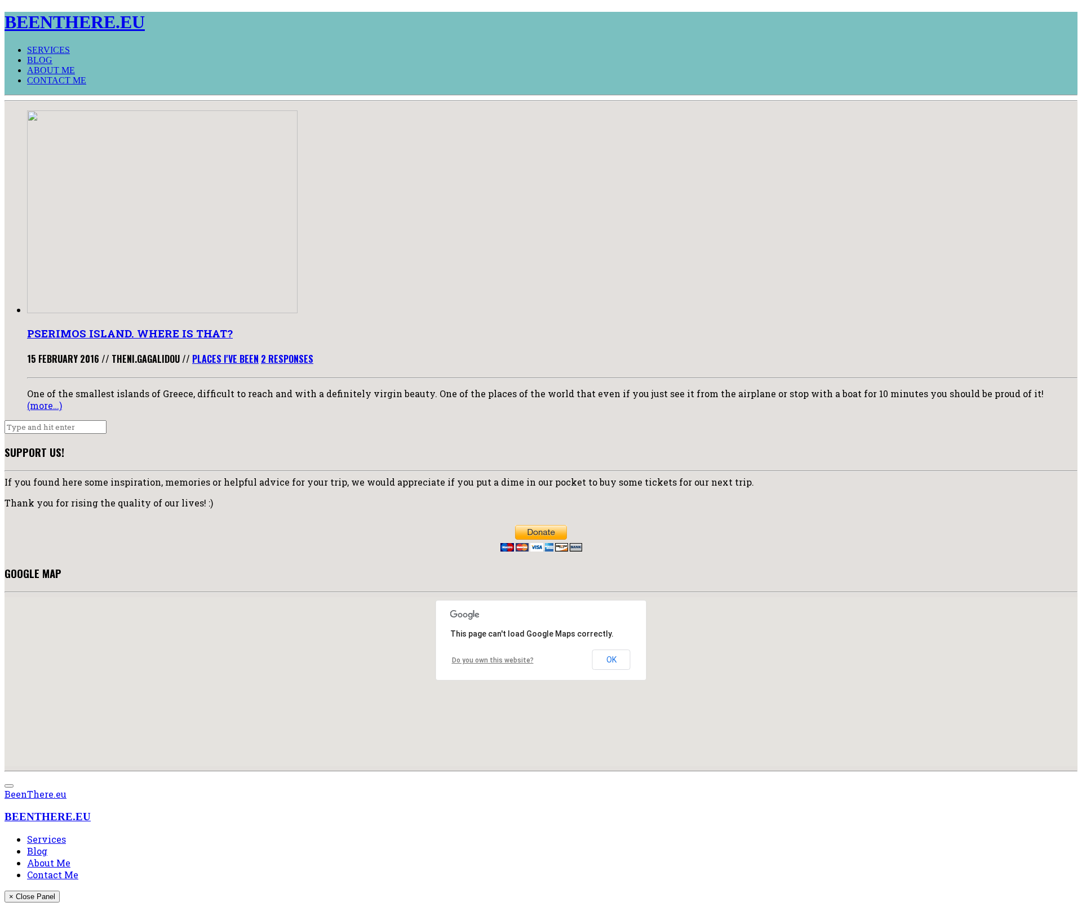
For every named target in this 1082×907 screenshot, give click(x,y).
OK (611, 659)
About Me (51, 70)
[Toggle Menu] (9, 786)
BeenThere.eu (35, 794)
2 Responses (287, 359)
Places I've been (225, 359)
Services (48, 50)
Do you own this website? (493, 660)
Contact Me (56, 80)
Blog (39, 60)
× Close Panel (32, 896)
